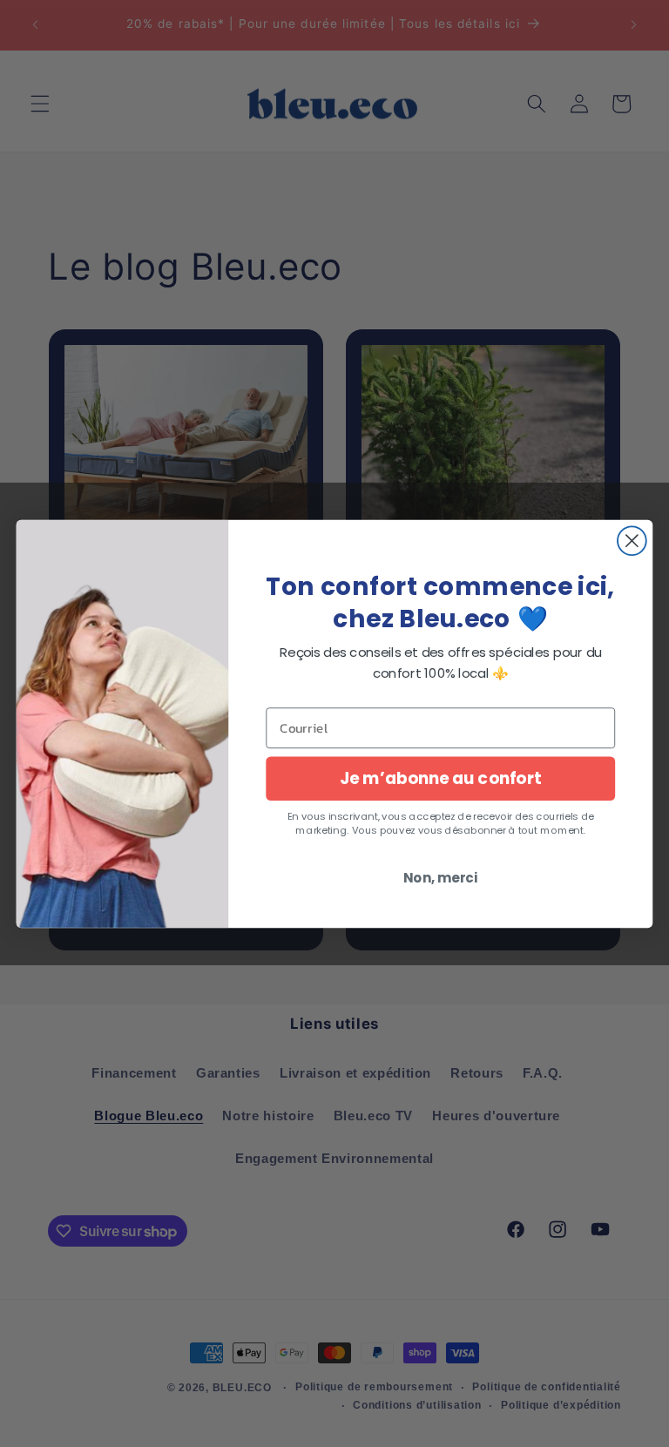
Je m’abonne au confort (440, 778)
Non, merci (440, 877)
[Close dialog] (632, 540)
